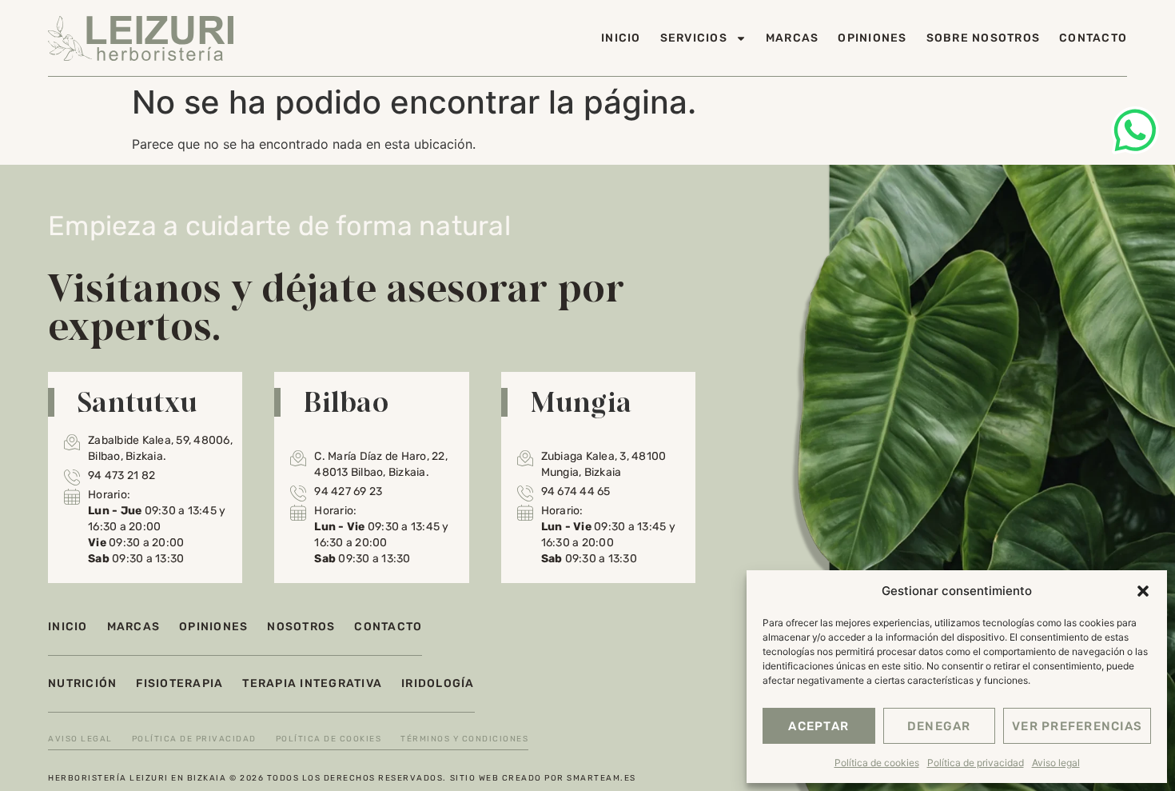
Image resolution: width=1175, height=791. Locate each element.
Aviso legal (1056, 763)
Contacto (1093, 38)
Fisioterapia (179, 683)
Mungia (581, 401)
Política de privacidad (975, 763)
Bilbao (345, 401)
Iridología (438, 683)
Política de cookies (876, 763)
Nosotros (301, 626)
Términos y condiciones (464, 739)
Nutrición (82, 683)
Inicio (621, 38)
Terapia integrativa (312, 683)
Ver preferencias (1077, 726)
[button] (1143, 591)
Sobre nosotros (983, 38)
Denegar (939, 726)
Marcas (792, 38)
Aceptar (818, 726)
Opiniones (872, 38)
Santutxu (137, 401)
